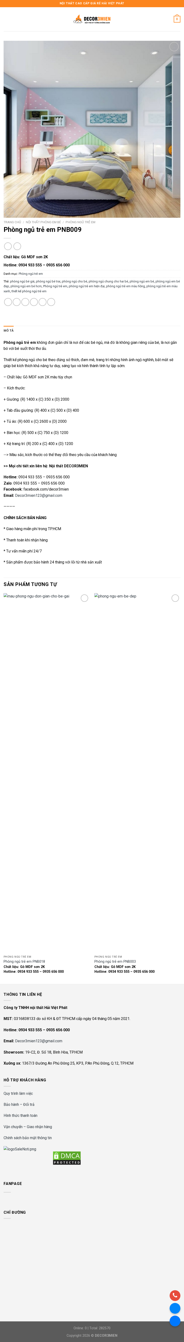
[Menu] (6, 19)
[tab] (9, 330)
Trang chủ (12, 222)
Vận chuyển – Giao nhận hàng (28, 1127)
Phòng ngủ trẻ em (80, 222)
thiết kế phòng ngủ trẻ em (29, 291)
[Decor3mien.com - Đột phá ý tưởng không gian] (92, 19)
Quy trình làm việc (18, 1093)
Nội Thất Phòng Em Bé (43, 222)
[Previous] (3, 788)
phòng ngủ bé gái (22, 281)
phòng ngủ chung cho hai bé (108, 281)
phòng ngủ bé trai (48, 281)
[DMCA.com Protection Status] (66, 1157)
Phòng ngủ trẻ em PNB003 (115, 962)
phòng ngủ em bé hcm (26, 286)
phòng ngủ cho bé (74, 281)
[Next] (180, 788)
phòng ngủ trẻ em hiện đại (87, 286)
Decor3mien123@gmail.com (38, 495)
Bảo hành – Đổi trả (19, 1104)
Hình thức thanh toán (20, 1115)
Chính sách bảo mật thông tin (28, 1138)
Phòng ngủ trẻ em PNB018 (24, 962)
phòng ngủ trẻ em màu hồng (125, 286)
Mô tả (9, 330)
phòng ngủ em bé (142, 281)
